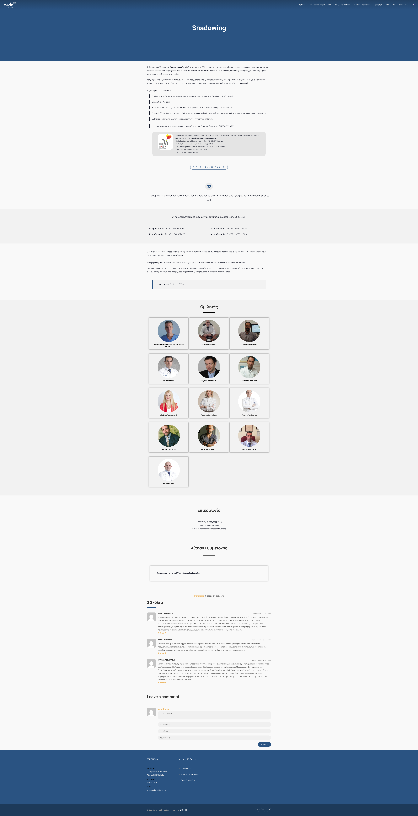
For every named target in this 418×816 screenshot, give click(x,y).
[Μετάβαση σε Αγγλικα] (413, 5)
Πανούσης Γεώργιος (209, 344)
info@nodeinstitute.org (156, 790)
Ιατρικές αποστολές (362, 5)
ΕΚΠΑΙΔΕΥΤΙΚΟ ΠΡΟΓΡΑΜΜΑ (191, 774)
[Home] (10, 5)
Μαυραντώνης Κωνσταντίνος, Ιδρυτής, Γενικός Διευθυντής (169, 345)
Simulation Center (342, 5)
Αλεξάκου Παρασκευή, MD (168, 415)
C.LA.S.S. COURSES (188, 780)
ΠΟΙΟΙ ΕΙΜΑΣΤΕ (186, 769)
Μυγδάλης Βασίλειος (249, 449)
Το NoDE (302, 5)
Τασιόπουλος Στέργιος (249, 415)
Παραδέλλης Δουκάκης (209, 381)
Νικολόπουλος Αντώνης (209, 449)
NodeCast (378, 5)
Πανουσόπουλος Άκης (249, 344)
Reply (269, 613)
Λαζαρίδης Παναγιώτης (249, 381)
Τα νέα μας (390, 5)
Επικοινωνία (403, 5)
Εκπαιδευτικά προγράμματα (320, 5)
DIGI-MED (184, 810)
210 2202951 (152, 782)
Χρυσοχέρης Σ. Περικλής (169, 449)
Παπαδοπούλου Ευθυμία (209, 415)
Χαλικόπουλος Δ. (168, 484)
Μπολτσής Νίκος (168, 381)
